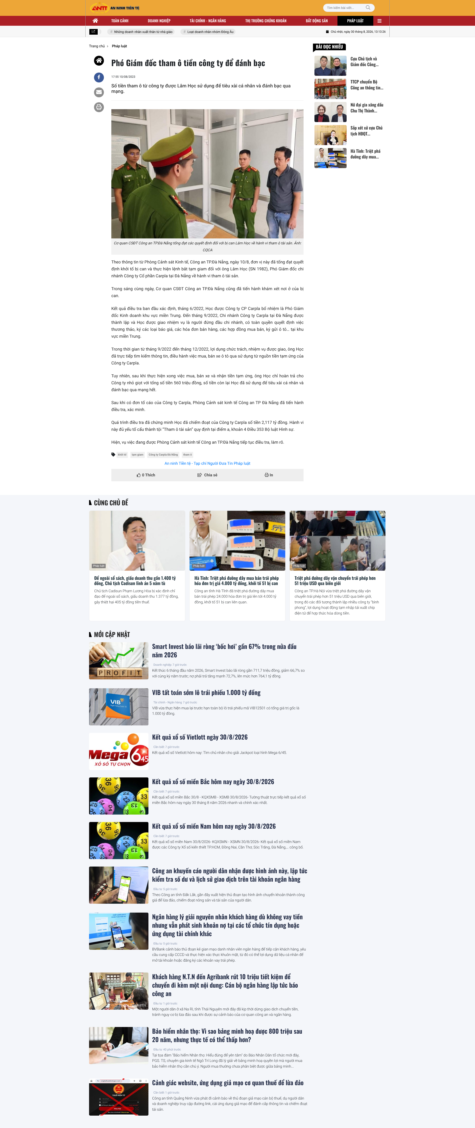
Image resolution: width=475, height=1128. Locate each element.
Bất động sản (317, 21)
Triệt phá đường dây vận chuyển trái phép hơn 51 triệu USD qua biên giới (335, 581)
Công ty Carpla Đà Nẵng (163, 454)
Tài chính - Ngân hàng (167, 702)
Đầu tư (157, 889)
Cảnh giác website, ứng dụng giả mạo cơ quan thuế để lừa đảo (228, 1082)
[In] (99, 107)
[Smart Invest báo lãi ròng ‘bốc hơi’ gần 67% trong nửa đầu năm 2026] (118, 660)
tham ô (187, 454)
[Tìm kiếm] (368, 8)
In (271, 475)
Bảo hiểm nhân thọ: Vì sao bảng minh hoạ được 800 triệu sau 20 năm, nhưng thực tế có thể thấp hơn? (227, 1035)
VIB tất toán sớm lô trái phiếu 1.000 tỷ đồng (206, 692)
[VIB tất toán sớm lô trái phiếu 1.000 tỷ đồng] (118, 706)
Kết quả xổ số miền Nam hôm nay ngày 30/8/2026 (214, 826)
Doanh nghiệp (159, 21)
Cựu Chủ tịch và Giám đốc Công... (365, 62)
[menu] (379, 21)
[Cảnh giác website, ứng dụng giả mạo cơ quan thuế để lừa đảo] (118, 1097)
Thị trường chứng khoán (265, 21)
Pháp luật (355, 21)
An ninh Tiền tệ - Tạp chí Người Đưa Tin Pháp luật (207, 463)
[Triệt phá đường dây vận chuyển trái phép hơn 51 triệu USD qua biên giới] (337, 541)
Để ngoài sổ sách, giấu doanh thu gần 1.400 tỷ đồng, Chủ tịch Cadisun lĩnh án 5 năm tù (135, 581)
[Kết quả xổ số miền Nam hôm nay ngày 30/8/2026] (118, 840)
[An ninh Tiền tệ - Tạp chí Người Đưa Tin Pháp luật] (114, 8)
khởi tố (122, 454)
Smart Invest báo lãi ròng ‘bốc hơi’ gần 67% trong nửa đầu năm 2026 (224, 650)
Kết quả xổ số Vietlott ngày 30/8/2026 (200, 737)
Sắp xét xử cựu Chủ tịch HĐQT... (366, 131)
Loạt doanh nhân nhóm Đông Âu (200, 32)
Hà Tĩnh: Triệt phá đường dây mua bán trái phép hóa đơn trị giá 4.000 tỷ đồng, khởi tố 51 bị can (236, 581)
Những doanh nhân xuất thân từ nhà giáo (133, 32)
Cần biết (158, 747)
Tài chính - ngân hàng (208, 21)
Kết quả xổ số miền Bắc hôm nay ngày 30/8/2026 (213, 781)
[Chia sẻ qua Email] (99, 92)
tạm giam (137, 454)
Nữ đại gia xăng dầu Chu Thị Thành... (367, 108)
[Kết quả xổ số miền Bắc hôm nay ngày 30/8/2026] (118, 796)
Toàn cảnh (119, 21)
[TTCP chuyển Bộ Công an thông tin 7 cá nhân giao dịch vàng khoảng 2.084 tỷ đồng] (330, 89)
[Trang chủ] (95, 21)
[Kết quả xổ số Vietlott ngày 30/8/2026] (118, 751)
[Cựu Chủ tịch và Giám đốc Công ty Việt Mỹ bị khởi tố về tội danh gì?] (330, 66)
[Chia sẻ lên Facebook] (99, 77)
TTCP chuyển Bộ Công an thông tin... (367, 85)
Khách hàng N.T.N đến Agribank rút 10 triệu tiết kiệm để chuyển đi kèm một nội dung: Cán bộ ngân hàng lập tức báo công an (225, 985)
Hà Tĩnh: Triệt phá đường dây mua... (365, 154)
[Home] (99, 61)
